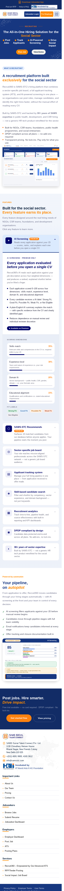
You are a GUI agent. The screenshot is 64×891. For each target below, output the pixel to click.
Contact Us (10, 798)
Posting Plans (11, 851)
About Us (9, 783)
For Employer (46, 14)
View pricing (44, 718)
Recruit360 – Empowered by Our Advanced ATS (26, 866)
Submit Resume (12, 817)
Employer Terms (25, 888)
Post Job (22, 52)
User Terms (39, 888)
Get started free (19, 718)
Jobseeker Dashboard (14, 822)
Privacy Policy (10, 888)
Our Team (9, 788)
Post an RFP (11, 7)
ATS (7, 846)
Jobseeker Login (32, 14)
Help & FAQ (24, 7)
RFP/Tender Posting (14, 870)
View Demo (39, 52)
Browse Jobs (10, 812)
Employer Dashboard (14, 837)
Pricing (8, 793)
